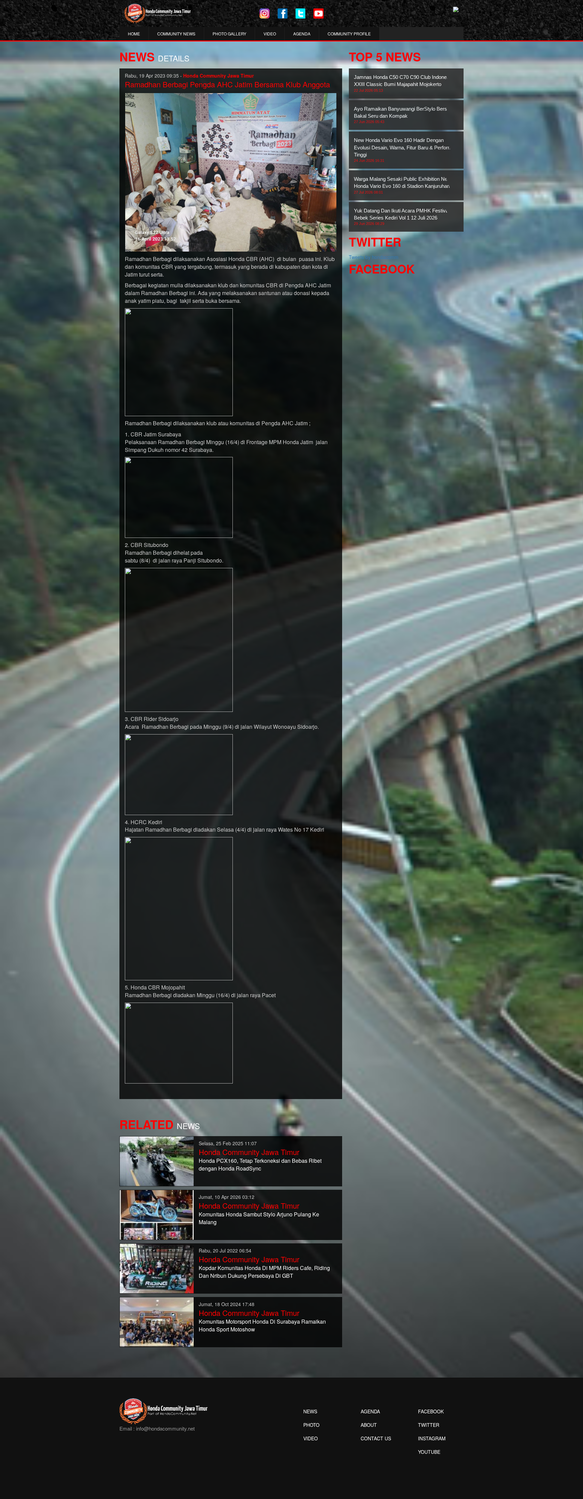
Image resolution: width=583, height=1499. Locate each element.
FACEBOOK (431, 1411)
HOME (134, 33)
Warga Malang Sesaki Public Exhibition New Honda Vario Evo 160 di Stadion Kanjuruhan (402, 185)
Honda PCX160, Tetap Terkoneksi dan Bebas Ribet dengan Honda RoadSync (260, 1164)
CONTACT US (376, 1438)
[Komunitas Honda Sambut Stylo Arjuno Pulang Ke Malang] (157, 1214)
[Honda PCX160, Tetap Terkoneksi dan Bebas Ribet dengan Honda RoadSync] (157, 1160)
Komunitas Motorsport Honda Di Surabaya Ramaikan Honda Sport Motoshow (262, 1325)
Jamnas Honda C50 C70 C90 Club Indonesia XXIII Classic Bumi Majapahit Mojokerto (403, 83)
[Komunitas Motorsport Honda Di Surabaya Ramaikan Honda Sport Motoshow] (157, 1321)
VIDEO (269, 33)
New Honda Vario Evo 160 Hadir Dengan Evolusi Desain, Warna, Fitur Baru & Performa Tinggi (404, 150)
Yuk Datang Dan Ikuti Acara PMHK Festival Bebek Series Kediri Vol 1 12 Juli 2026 (401, 217)
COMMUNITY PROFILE (349, 33)
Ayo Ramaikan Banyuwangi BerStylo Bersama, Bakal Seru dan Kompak (406, 115)
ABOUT (369, 1424)
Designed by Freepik (428, 1462)
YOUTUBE (429, 1451)
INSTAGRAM (432, 1438)
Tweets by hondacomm (373, 257)
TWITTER (428, 1424)
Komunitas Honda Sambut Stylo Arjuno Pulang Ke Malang (259, 1218)
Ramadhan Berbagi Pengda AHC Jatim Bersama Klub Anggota (227, 84)
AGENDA (301, 33)
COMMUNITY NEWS (176, 33)
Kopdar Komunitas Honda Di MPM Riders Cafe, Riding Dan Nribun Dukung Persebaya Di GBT (264, 1271)
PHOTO (311, 1424)
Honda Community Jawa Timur (249, 1152)
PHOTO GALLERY (229, 33)
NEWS (310, 1411)
